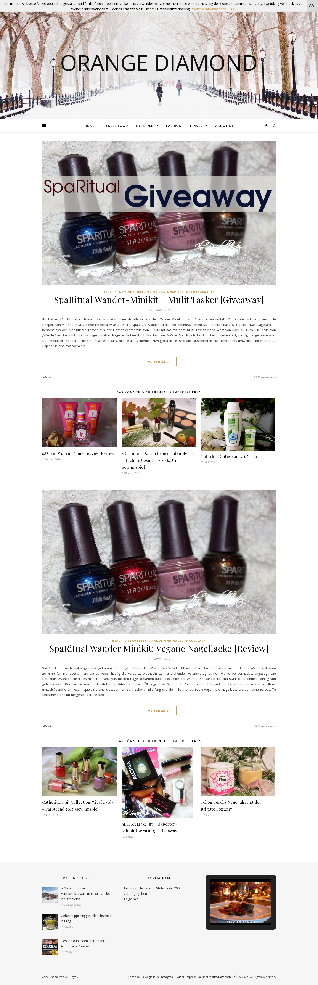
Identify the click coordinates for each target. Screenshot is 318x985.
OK (233, 9)
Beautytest (138, 640)
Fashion (173, 125)
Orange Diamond (159, 62)
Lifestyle (144, 125)
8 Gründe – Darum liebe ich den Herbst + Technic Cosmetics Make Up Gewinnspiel (158, 460)
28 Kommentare (264, 726)
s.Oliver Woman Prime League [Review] (79, 453)
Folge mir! (131, 899)
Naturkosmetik (200, 292)
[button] (231, 913)
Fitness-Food (115, 125)
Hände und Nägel (168, 640)
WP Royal (71, 977)
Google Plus (151, 977)
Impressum (193, 977)
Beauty (109, 292)
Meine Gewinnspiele (165, 292)
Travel (195, 125)
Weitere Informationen (209, 9)
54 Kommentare (264, 377)
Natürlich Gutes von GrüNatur (229, 456)
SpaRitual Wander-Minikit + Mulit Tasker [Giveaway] (159, 299)
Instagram (167, 977)
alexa (47, 377)
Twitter (179, 977)
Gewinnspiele (131, 292)
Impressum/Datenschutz (218, 977)
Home (89, 125)
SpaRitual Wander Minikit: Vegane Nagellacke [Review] (159, 648)
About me (224, 125)
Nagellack (196, 640)
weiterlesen (159, 362)
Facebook (134, 977)
